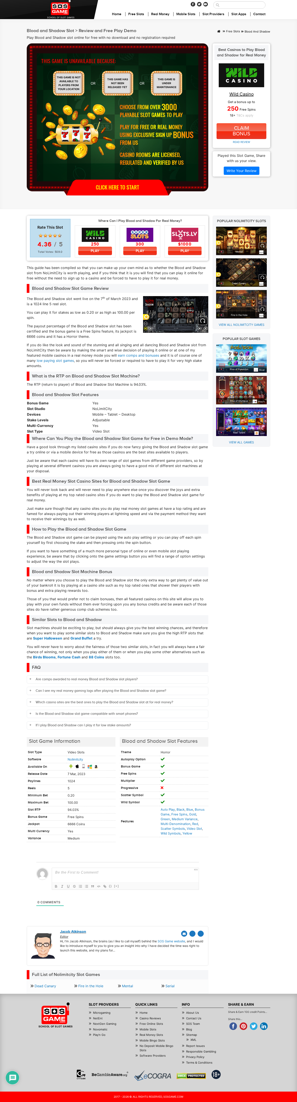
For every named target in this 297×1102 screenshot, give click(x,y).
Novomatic (100, 1029)
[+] (116, 886)
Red (195, 824)
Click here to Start (117, 187)
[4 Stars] (55, 236)
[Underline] (68, 886)
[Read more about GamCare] (81, 1074)
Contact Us (193, 1018)
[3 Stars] (50, 236)
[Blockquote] (93, 886)
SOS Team (193, 1023)
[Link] (105, 886)
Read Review (241, 142)
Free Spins (179, 814)
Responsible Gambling (201, 1051)
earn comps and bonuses (138, 355)
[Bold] (56, 886)
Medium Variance (185, 819)
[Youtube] (205, 4)
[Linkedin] (201, 934)
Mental (127, 986)
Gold (192, 814)
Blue (189, 810)
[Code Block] (99, 886)
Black (181, 810)
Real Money (160, 14)
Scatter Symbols (173, 829)
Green (165, 819)
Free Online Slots (151, 1023)
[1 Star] (41, 236)
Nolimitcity (75, 759)
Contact (259, 14)
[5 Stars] (60, 236)
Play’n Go (99, 1034)
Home (116, 14)
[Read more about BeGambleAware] (109, 1074)
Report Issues (195, 1046)
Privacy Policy (195, 1057)
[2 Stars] (45, 236)
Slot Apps (238, 14)
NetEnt (98, 1018)
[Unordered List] (86, 886)
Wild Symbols (171, 833)
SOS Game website (171, 941)
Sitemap (191, 1034)
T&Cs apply (244, 115)
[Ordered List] (80, 886)
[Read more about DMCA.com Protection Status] (191, 1076)
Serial (170, 986)
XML (193, 1039)
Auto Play (168, 810)
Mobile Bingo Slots (152, 1040)
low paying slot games (55, 360)
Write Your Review (242, 171)
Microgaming (101, 1012)
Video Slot (194, 829)
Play (95, 251)
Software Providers (153, 1055)
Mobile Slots (185, 14)
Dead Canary (45, 986)
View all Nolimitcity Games (241, 324)
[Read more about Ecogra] (152, 1075)
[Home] (219, 31)
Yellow (187, 833)
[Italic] (62, 886)
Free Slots (136, 14)
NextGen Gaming (104, 1023)
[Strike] (74, 886)
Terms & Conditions (199, 1062)
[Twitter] (199, 4)
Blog (189, 1029)
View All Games (241, 442)
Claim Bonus (241, 131)
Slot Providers (213, 14)
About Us (192, 1012)
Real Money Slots (151, 1034)
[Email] (184, 934)
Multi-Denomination (175, 824)
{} (110, 886)
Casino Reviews (150, 1018)
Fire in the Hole (90, 986)
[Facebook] (193, 4)
